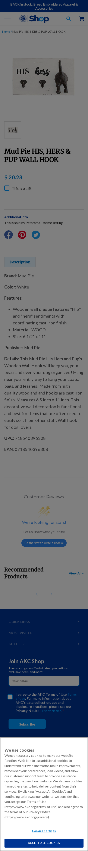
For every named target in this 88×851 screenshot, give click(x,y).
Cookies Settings (44, 831)
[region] (44, 794)
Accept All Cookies (44, 843)
